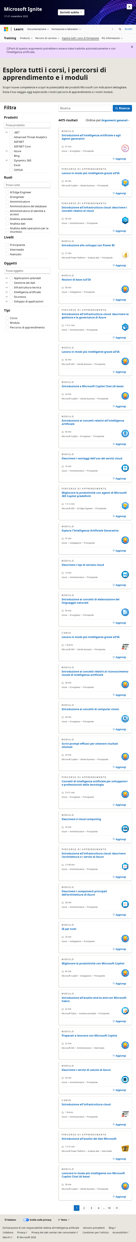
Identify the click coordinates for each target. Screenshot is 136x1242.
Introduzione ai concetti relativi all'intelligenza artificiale (93, 422)
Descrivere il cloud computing (81, 819)
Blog (111, 1227)
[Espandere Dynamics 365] (6, 160)
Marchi (6, 1237)
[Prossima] (112, 29)
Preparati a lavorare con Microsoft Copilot (89, 1035)
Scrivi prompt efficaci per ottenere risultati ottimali (90, 745)
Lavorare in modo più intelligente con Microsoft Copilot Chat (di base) (93, 1175)
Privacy (21, 1232)
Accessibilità (119, 1232)
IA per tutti (69, 929)
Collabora (8, 1232)
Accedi (128, 28)
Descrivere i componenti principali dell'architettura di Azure (84, 893)
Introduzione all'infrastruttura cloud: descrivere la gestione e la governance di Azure (95, 315)
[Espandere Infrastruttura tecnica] (6, 287)
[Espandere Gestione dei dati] (6, 282)
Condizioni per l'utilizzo (96, 1232)
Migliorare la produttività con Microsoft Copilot (93, 963)
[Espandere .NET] (6, 132)
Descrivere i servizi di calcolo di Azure (86, 1070)
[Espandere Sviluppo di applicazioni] (6, 301)
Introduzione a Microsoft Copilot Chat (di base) (92, 386)
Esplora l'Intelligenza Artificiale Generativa (90, 530)
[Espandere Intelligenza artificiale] (6, 292)
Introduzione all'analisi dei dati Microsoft (89, 1138)
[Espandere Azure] (6, 151)
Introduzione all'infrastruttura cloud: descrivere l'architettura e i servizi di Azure (94, 855)
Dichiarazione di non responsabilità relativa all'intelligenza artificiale (41, 1227)
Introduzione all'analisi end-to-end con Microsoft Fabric (94, 999)
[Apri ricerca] (120, 29)
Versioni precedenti (94, 1227)
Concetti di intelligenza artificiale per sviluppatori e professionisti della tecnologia (95, 783)
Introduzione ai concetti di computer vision (90, 709)
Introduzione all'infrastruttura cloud (86, 1104)
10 (109, 1208)
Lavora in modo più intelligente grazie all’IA (91, 173)
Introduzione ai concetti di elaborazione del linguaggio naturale (90, 601)
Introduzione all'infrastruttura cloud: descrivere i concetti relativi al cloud (94, 209)
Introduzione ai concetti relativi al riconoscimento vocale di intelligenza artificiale (95, 673)
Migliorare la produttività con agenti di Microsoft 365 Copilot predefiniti (94, 494)
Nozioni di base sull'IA (76, 279)
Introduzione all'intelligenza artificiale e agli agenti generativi (91, 137)
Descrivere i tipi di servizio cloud (83, 565)
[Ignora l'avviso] (129, 6)
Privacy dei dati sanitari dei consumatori (54, 1232)
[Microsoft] (6, 29)
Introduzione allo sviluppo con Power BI (88, 245)
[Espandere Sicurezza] (6, 296)
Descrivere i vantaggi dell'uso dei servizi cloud (92, 458)
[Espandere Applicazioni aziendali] (6, 278)
